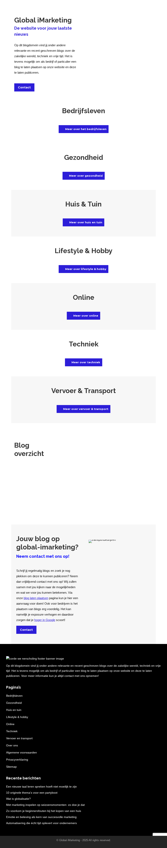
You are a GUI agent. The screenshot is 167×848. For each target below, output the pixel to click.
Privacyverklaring (17, 759)
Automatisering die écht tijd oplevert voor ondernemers (41, 823)
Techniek (12, 731)
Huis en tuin (13, 710)
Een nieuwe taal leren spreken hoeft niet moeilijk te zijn (41, 786)
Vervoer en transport (19, 738)
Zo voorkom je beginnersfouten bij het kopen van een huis (43, 811)
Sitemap (11, 766)
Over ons (12, 745)
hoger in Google (44, 620)
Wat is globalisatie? (18, 798)
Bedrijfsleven (14, 695)
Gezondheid (14, 702)
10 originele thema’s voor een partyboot (31, 792)
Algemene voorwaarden (21, 752)
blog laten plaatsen (36, 598)
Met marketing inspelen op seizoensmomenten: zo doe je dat (45, 804)
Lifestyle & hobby (17, 717)
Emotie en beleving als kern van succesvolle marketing (41, 817)
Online (10, 724)
